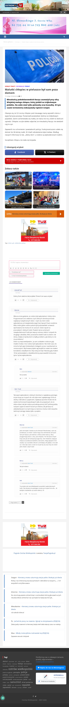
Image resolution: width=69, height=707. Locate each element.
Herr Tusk (30, 427)
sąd (13, 685)
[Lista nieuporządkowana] (23, 268)
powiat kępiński (19, 677)
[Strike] (18, 268)
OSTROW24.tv (59, 675)
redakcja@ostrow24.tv (45, 662)
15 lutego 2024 (9, 96)
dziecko (4, 664)
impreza (9, 664)
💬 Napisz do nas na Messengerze (51, 668)
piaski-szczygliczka (7, 672)
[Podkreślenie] (16, 268)
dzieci (10, 243)
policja (23, 243)
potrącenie (16, 675)
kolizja (20, 663)
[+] (36, 268)
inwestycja (14, 664)
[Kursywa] (13, 268)
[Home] (8, 42)
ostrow (16, 96)
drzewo (23, 661)
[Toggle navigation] (5, 37)
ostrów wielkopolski (20, 669)
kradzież (12, 666)
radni (29, 679)
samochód (15, 682)
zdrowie (14, 687)
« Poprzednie (14, 502)
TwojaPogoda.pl (49, 553)
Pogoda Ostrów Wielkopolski (24, 553)
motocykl (20, 666)
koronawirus (28, 664)
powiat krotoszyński (8, 677)
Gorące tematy (10, 86)
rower (4, 682)
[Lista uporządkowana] (21, 268)
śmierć (25, 687)
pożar (25, 679)
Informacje (20, 86)
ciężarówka (11, 661)
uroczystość (18, 685)
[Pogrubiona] (11, 268)
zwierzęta (19, 687)
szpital (9, 685)
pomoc (11, 675)
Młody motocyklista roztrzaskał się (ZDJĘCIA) (32, 633)
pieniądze (16, 672)
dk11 (16, 661)
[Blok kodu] (28, 268)
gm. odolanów (16, 243)
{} (33, 268)
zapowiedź (7, 687)
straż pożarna (27, 682)
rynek (8, 682)
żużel (29, 687)
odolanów (5, 669)
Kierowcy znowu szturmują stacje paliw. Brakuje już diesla (40, 577)
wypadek (26, 685)
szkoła (4, 685)
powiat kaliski (24, 675)
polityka (5, 675)
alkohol (5, 661)
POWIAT (27, 86)
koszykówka (6, 666)
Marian (30, 371)
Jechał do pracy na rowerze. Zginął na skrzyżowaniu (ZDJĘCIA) (37, 621)
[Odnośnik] (31, 268)
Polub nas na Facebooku (48, 681)
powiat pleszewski (18, 679)
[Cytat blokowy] (26, 268)
